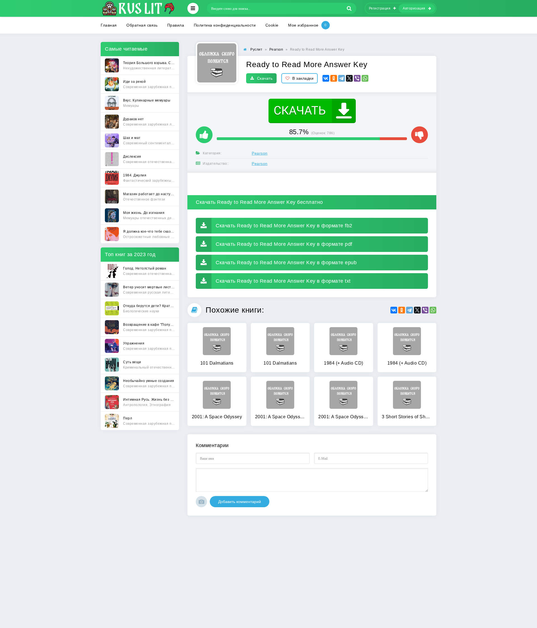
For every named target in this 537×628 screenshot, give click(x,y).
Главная (109, 25)
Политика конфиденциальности (225, 25)
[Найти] (349, 8)
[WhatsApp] (365, 78)
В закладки (303, 78)
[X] (349, 78)
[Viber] (357, 78)
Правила (175, 25)
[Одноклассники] (333, 78)
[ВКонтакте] (325, 78)
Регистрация (380, 8)
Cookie (272, 25)
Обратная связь (141, 25)
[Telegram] (341, 78)
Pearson (260, 153)
